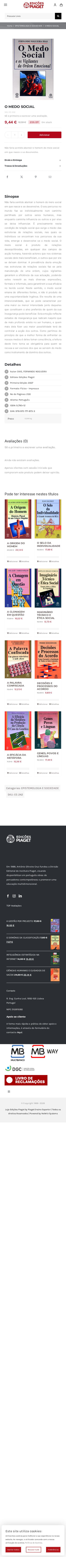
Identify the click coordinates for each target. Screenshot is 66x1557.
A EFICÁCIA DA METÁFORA (16, 756)
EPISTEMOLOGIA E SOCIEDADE (40, 788)
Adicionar (44, 135)
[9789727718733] (33, 69)
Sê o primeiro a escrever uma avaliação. (26, 115)
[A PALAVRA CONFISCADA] (18, 659)
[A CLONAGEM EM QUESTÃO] (18, 588)
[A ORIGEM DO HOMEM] (18, 519)
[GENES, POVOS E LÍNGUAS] (48, 730)
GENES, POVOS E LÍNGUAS (48, 755)
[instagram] (14, 896)
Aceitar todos (13, 1550)
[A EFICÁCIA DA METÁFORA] (18, 730)
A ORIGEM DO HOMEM (16, 545)
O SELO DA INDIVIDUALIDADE (48, 544)
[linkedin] (20, 896)
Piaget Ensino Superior (39, 1109)
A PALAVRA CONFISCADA (15, 684)
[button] (33, 160)
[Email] (50, 177)
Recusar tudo (33, 1550)
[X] (21, 177)
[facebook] (8, 896)
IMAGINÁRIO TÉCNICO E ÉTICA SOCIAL (46, 615)
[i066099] (20, 1065)
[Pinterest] (36, 177)
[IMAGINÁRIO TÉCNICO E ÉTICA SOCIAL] (48, 588)
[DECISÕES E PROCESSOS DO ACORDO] (48, 659)
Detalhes (25, 561)
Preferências (53, 1550)
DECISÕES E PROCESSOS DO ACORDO (47, 686)
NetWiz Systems (49, 1113)
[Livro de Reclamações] (26, 1076)
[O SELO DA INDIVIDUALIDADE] (48, 518)
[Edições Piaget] (33, 2)
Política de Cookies (33, 1543)
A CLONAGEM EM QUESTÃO (16, 613)
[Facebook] (7, 177)
